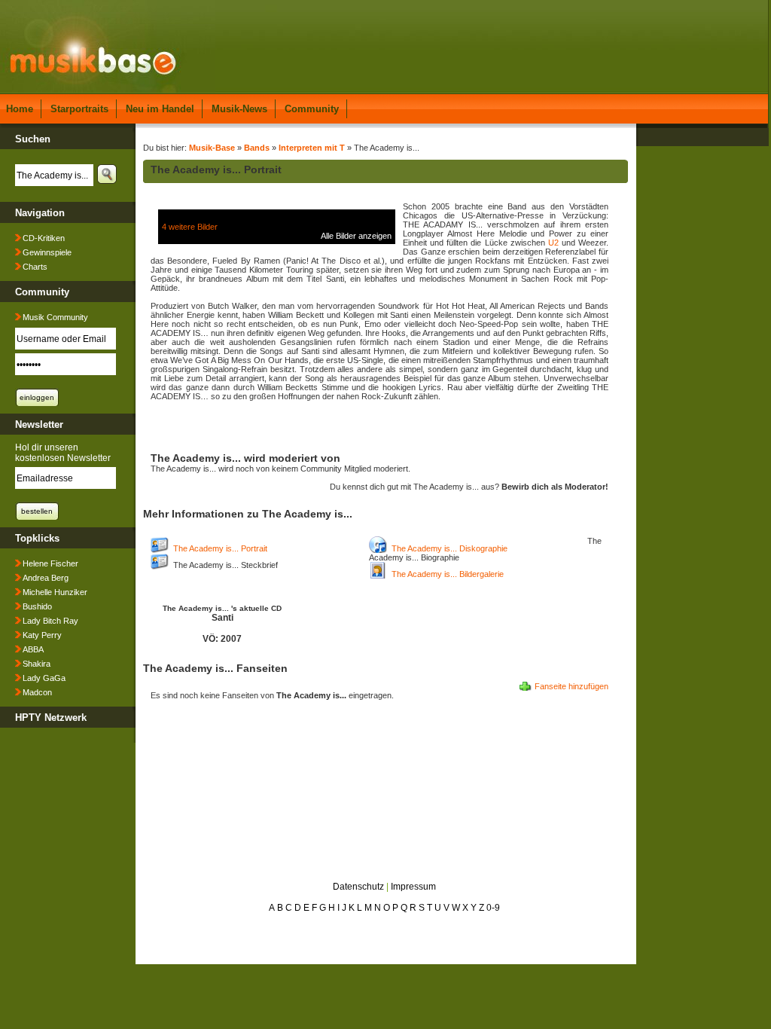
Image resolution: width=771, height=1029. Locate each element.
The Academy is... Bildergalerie (448, 574)
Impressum (413, 886)
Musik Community (55, 317)
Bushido (37, 606)
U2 (553, 242)
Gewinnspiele (47, 252)
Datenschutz (358, 886)
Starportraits (79, 109)
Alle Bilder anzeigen (356, 235)
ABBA (33, 649)
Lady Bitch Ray (50, 620)
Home (19, 109)
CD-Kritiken (44, 238)
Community (312, 109)
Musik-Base (212, 147)
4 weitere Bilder (190, 226)
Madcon (37, 692)
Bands (257, 147)
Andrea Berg (46, 577)
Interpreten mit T (312, 147)
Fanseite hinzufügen (571, 686)
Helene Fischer (50, 563)
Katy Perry (42, 635)
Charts (35, 266)
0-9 (493, 907)
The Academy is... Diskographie (449, 548)
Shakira (36, 663)
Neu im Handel (160, 109)
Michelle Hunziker (55, 592)
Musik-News (239, 109)
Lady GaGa (44, 677)
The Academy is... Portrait (220, 548)
